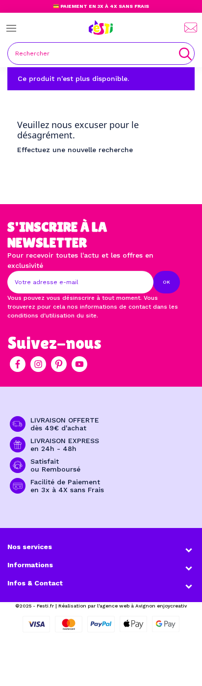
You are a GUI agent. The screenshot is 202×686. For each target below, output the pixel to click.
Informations (30, 565)
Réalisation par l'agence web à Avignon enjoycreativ (122, 605)
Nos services (29, 547)
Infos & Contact (35, 583)
